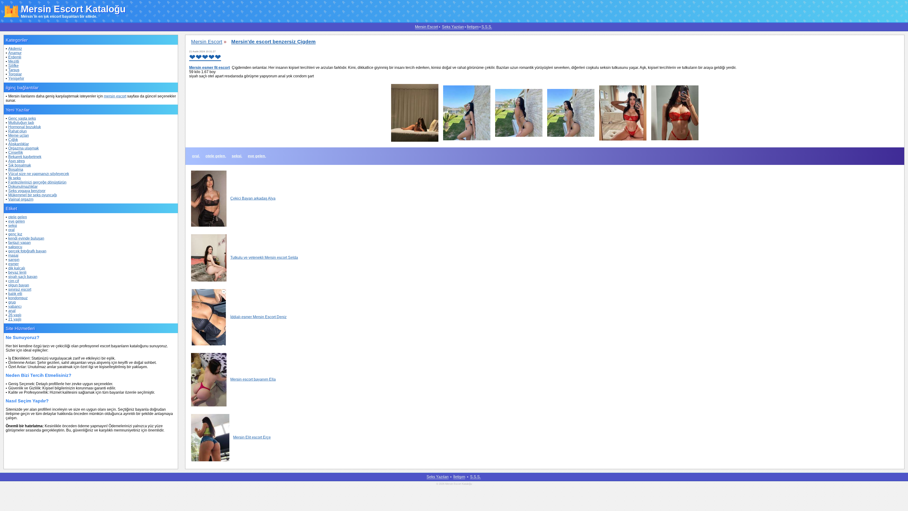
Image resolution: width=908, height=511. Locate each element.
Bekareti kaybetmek (24, 157)
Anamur (15, 53)
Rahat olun (17, 131)
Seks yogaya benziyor (26, 191)
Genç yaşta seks (22, 118)
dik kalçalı (16, 268)
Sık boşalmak (19, 165)
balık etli (15, 294)
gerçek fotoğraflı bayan (27, 251)
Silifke (13, 66)
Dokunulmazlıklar (23, 187)
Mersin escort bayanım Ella (253, 379)
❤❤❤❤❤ (205, 57)
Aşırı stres (16, 161)
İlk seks (14, 178)
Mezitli (13, 61)
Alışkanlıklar (18, 144)
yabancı (15, 306)
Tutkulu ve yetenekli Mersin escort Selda (264, 258)
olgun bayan (18, 285)
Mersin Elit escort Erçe (252, 437)
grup (12, 302)
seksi (12, 226)
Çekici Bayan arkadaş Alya (252, 198)
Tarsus (13, 70)
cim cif (13, 281)
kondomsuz (18, 298)
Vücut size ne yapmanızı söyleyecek (38, 174)
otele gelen (17, 217)
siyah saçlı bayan (22, 277)
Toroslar (15, 74)
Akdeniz (15, 49)
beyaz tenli (17, 272)
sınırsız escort (19, 289)
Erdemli (14, 57)
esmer (13, 264)
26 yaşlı (14, 315)
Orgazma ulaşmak (23, 148)
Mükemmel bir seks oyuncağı (32, 195)
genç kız (15, 234)
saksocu (15, 247)
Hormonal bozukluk (24, 127)
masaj (13, 255)
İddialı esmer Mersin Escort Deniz (258, 317)
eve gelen (16, 221)
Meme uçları (18, 135)
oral (11, 230)
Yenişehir (16, 78)
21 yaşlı (14, 319)
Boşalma (15, 169)
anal (12, 311)
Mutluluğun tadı (21, 123)
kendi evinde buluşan (26, 238)
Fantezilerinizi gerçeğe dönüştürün (37, 182)
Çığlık (13, 140)
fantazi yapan (19, 243)
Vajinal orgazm (20, 199)
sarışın (13, 260)
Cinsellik (15, 152)
